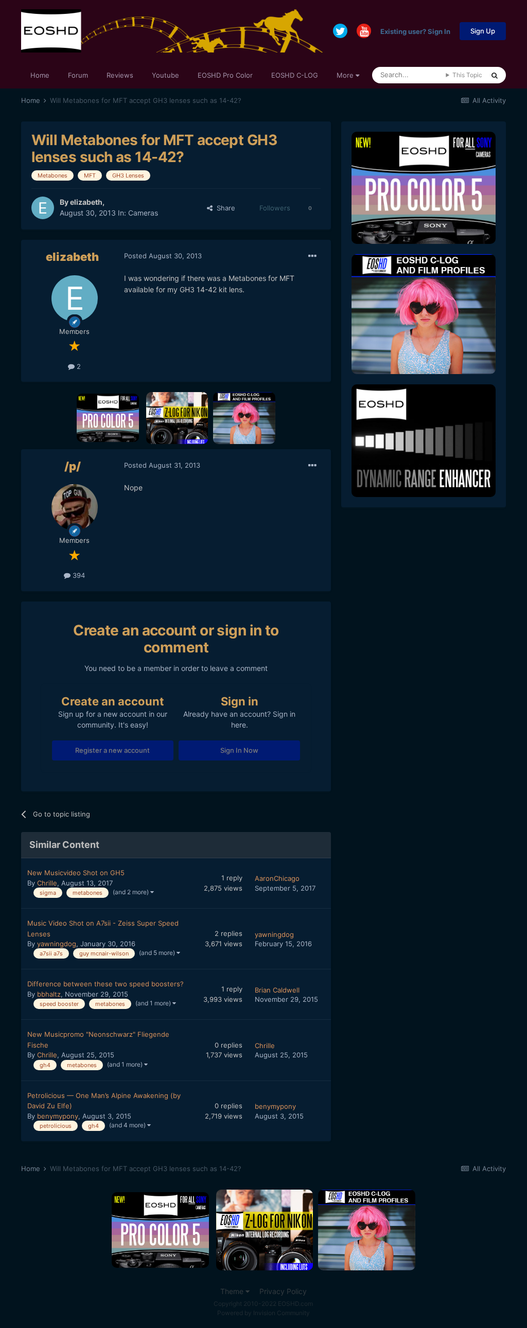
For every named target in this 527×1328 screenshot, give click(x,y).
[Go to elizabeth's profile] (42, 208)
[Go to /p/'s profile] (74, 507)
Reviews (120, 75)
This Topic (467, 75)
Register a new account (112, 750)
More (345, 75)
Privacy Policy (283, 1291)
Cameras (143, 212)
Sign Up (482, 31)
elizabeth (86, 202)
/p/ (72, 466)
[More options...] (312, 256)
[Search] (494, 75)
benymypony (57, 1116)
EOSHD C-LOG (294, 75)
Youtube (165, 75)
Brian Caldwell (277, 990)
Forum (78, 75)
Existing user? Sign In (415, 31)
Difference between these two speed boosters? (105, 984)
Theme (232, 1291)
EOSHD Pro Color (225, 75)
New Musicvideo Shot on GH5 (76, 873)
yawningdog (56, 944)
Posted (163, 256)
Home (39, 75)
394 (78, 575)
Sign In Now (239, 750)
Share (224, 208)
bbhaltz (49, 994)
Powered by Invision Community (263, 1313)
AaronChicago (277, 878)
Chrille (47, 883)
